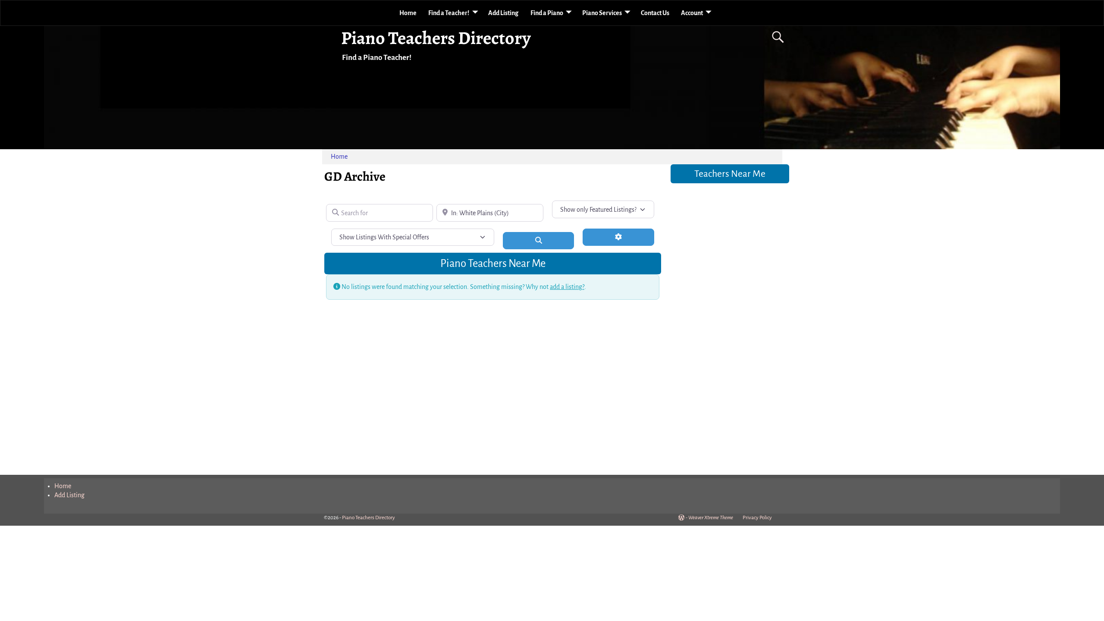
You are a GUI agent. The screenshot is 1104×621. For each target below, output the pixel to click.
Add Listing (503, 12)
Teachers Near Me (729, 174)
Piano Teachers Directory (435, 37)
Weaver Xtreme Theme (710, 518)
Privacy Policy (757, 518)
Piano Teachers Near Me (493, 263)
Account (692, 12)
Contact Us (655, 12)
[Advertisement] (730, 323)
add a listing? (567, 286)
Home (408, 12)
